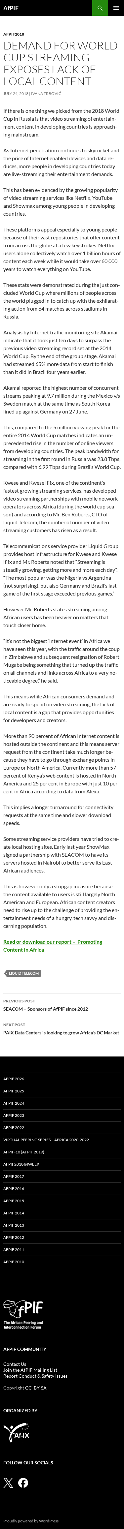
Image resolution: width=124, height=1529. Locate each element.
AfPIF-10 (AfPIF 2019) (23, 1151)
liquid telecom (24, 973)
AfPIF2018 (13, 34)
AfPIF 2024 (13, 1103)
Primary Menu (116, 8)
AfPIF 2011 (13, 1249)
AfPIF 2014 (13, 1212)
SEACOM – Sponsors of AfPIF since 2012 (45, 1005)
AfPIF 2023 (13, 1115)
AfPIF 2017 (13, 1176)
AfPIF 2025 (13, 1090)
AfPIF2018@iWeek (21, 1164)
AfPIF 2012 (13, 1237)
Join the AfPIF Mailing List (30, 1370)
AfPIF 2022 (13, 1127)
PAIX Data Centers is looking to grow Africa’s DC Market (61, 1028)
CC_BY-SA (36, 1388)
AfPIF (11, 8)
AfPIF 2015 (13, 1200)
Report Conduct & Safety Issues (35, 1376)
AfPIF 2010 (13, 1261)
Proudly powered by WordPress (31, 1520)
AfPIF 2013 (13, 1225)
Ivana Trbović (46, 93)
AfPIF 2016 (13, 1188)
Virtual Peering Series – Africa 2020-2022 (46, 1139)
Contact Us (14, 1364)
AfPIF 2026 (13, 1078)
